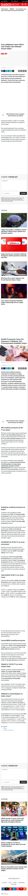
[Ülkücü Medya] (10, 4)
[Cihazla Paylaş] (13, 71)
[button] (21, 71)
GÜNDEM (12, 9)
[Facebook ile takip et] (3, 888)
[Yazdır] (19, 71)
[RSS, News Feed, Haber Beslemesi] (25, 888)
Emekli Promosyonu (8, 730)
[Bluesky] (6, 71)
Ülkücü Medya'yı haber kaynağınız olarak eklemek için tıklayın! (15, 114)
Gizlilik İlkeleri (21, 882)
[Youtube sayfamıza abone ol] (10, 888)
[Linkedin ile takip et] (14, 888)
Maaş (5, 728)
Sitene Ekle (13, 884)
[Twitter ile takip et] (7, 888)
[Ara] (22, 4)
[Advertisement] (14, 27)
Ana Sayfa (5, 9)
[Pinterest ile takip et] (21, 888)
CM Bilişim (6, 893)
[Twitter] (4, 71)
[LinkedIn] (9, 71)
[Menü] (25, 4)
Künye (10, 882)
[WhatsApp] (11, 71)
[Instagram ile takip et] (17, 888)
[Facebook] (2, 71)
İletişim (15, 882)
